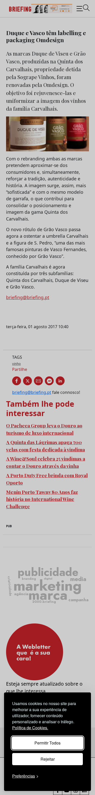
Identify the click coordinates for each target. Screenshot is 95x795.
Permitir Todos (47, 743)
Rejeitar (48, 759)
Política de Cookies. (30, 728)
